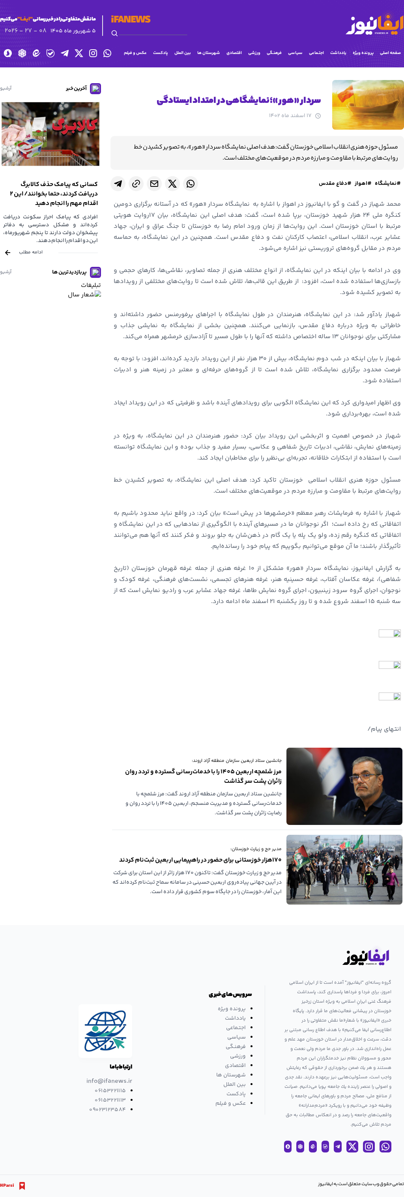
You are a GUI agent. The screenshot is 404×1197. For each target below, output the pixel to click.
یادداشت (338, 53)
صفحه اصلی (390, 53)
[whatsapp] (190, 183)
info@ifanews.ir (109, 1081)
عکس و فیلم (135, 53)
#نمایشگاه (388, 183)
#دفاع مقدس (335, 183)
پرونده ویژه (363, 53)
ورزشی (254, 53)
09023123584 (107, 1110)
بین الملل (182, 53)
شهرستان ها (208, 53)
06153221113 (110, 1100)
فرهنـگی (274, 53)
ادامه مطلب (31, 252)
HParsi (7, 1186)
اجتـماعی (316, 53)
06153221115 (110, 1091)
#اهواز (363, 183)
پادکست (160, 53)
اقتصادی (234, 53)
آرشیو (5, 89)
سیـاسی (295, 53)
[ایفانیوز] (374, 22)
